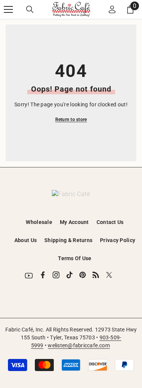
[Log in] (112, 9)
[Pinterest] (82, 275)
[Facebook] (43, 275)
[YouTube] (28, 275)
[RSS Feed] (96, 275)
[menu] (8, 9)
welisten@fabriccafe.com (79, 345)
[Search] (29, 9)
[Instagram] (56, 275)
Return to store (71, 119)
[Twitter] (109, 275)
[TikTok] (69, 275)
